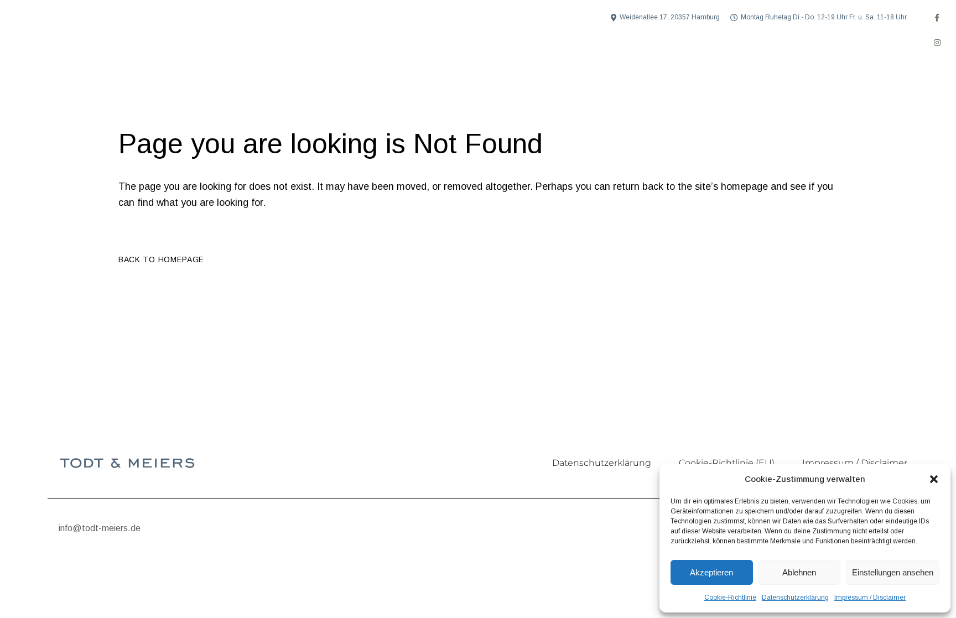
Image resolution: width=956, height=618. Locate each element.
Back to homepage (161, 259)
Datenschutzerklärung (795, 597)
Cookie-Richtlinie (730, 597)
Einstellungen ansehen (892, 572)
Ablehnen (799, 572)
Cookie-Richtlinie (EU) (727, 463)
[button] (933, 479)
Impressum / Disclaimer (870, 597)
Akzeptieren (711, 572)
